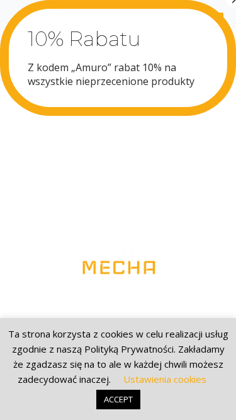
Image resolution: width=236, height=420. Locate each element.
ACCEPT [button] (118, 399)
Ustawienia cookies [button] (164, 379)
